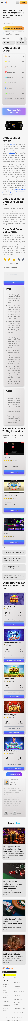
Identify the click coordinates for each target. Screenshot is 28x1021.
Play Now (13, 472)
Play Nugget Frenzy (14, 624)
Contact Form (18, 999)
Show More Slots (14, 774)
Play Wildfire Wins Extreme (14, 660)
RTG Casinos (6, 1005)
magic (24, 150)
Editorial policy (11, 34)
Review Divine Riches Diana (14, 764)
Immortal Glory (7, 193)
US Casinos (5, 1001)
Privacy (21, 1003)
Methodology (18, 34)
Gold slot (12, 144)
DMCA (16, 1005)
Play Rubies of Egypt (14, 732)
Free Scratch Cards (19, 1008)
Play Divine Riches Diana (14, 768)
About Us (17, 982)
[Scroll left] (21, 38)
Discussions (17, 995)
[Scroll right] (25, 38)
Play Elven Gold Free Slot (14, 111)
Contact (19, 813)
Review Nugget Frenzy (14, 620)
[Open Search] (17, 2)
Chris (10, 813)
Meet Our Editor (19, 992)
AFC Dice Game (18, 1012)
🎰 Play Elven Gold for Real (13, 28)
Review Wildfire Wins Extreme (14, 656)
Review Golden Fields (14, 692)
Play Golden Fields (14, 696)
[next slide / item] (21, 125)
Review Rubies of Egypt (14, 728)
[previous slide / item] (6, 125)
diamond (12, 153)
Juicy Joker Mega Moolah (15, 191)
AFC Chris (10, 23)
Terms (16, 1003)
